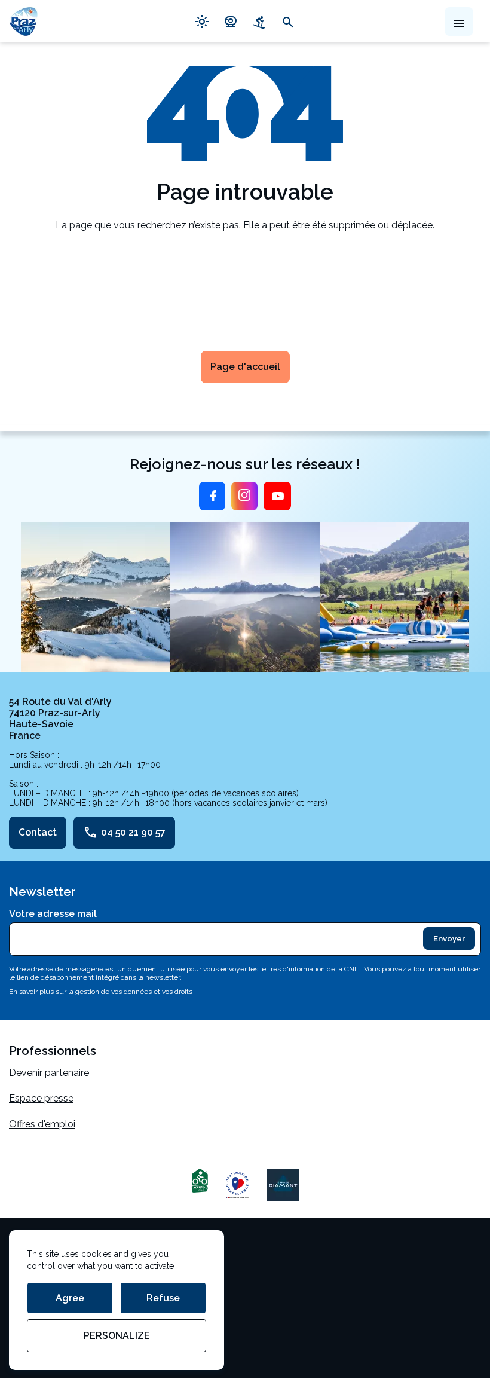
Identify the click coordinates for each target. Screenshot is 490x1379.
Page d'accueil (245, 366)
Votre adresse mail (53, 913)
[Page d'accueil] (23, 21)
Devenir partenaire (49, 1072)
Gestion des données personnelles (85, 1299)
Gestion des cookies (53, 1273)
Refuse (163, 1298)
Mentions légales (46, 1247)
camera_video (230, 21)
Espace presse (41, 1098)
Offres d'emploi (42, 1124)
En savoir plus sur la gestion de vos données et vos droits (100, 991)
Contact (38, 832)
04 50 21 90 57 (124, 832)
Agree (70, 1298)
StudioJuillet (36, 1325)
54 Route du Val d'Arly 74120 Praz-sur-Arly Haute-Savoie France (60, 718)
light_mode (202, 21)
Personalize (117, 1335)
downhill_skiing (259, 21)
